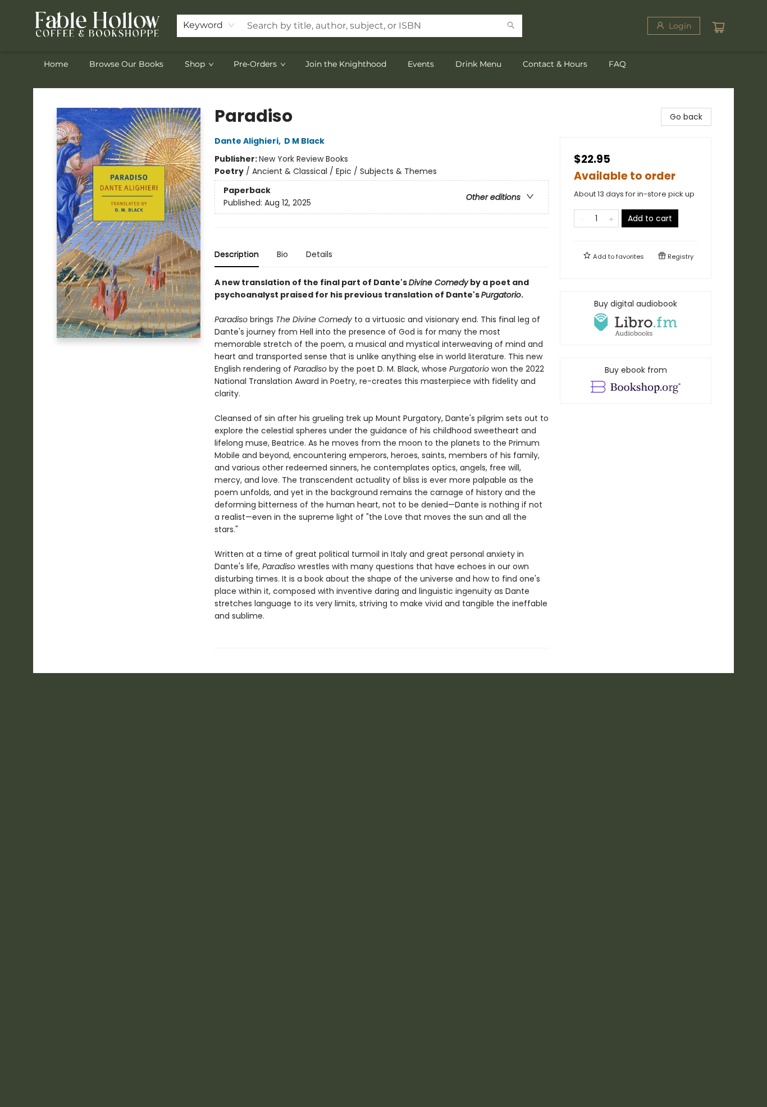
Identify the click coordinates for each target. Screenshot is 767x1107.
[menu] (383, 64)
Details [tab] (319, 254)
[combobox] (209, 25)
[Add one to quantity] (611, 218)
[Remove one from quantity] (581, 218)
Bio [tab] (282, 254)
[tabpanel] (381, 462)
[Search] (511, 26)
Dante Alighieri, (248, 141)
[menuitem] (56, 64)
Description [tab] (236, 254)
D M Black (304, 141)
